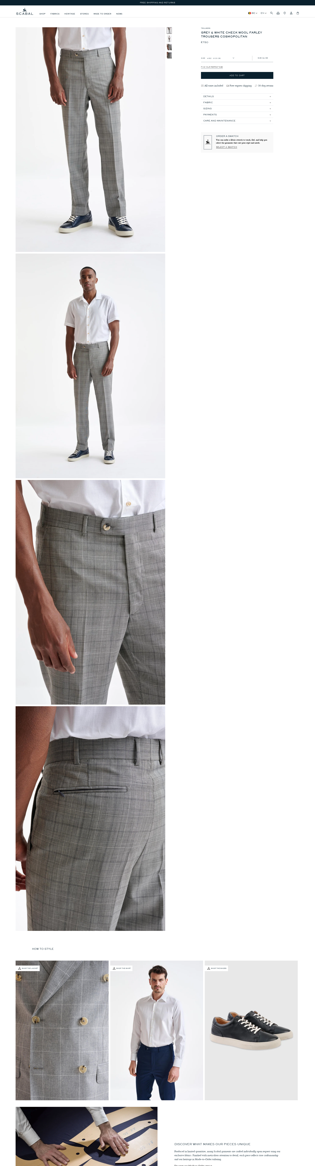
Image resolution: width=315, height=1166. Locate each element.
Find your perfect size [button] (212, 67)
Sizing (207, 108)
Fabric (208, 102)
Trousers (205, 28)
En (262, 13)
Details (208, 96)
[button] (271, 13)
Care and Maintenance (219, 120)
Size (203, 58)
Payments (210, 114)
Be (253, 13)
